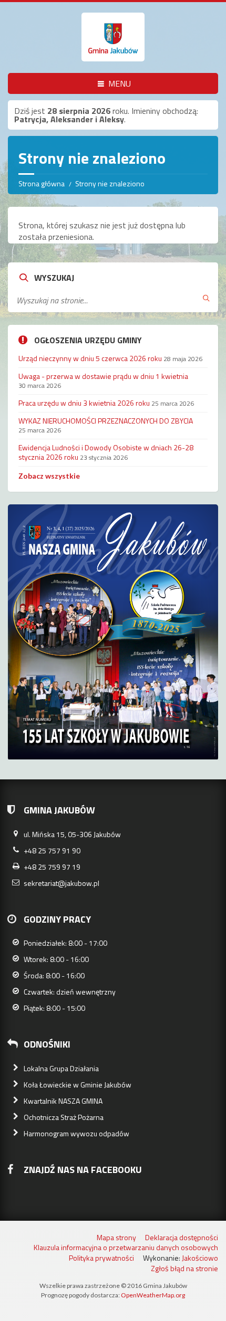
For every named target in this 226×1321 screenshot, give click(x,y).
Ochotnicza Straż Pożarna (64, 1117)
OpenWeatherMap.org (153, 1295)
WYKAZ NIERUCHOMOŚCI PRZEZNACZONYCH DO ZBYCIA (105, 420)
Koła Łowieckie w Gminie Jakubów (77, 1084)
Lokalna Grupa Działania (61, 1068)
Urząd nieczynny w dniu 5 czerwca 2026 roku (90, 358)
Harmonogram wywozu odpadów (76, 1133)
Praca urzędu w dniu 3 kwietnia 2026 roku (84, 402)
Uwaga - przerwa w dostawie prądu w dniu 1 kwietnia (103, 376)
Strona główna (41, 183)
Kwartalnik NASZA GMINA (63, 1100)
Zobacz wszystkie (49, 475)
